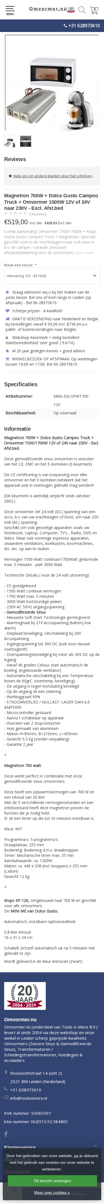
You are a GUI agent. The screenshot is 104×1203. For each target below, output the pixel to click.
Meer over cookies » (52, 1192)
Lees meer (84, 252)
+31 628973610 (84, 26)
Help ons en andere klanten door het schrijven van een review (56, 175)
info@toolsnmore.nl (28, 1098)
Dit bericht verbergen (52, 1181)
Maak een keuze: (20, 264)
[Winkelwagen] (94, 12)
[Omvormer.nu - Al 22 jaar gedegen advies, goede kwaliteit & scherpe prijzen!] (52, 9)
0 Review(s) (37, 214)
